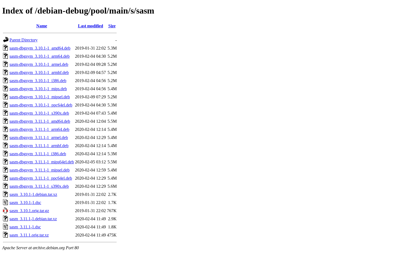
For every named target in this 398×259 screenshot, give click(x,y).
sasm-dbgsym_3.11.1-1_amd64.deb (39, 121)
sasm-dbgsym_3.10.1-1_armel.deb (38, 64)
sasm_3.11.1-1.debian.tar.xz (33, 218)
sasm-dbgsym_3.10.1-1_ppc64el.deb (40, 105)
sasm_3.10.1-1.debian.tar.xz (33, 194)
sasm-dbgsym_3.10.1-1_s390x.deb (39, 113)
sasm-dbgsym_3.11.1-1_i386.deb (37, 153)
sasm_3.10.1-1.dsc (25, 202)
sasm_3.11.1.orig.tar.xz (29, 235)
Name (41, 26)
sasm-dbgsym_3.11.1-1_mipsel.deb (39, 170)
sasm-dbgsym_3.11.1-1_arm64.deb (39, 129)
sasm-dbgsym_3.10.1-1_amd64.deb (39, 48)
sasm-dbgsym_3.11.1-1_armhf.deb (38, 145)
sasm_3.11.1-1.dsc (25, 227)
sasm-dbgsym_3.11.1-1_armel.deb (38, 137)
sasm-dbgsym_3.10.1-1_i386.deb (37, 80)
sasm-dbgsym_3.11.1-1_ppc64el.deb (40, 178)
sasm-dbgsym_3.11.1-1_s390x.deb (39, 186)
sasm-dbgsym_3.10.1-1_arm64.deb (39, 56)
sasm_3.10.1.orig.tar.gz (29, 210)
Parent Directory (23, 40)
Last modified (90, 26)
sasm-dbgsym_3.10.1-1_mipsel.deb (39, 97)
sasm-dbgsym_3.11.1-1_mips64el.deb (41, 162)
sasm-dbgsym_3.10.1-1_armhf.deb (39, 72)
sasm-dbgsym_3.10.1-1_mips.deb (38, 88)
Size (112, 26)
